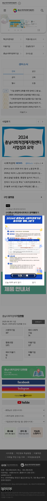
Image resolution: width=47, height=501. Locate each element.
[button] (12, 275)
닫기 (34, 282)
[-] (23, 247)
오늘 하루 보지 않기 (13, 282)
